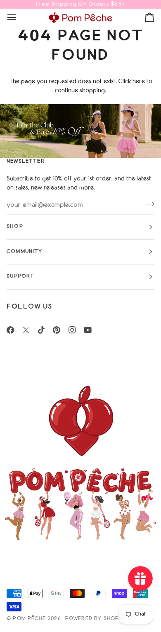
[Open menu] (19, 17)
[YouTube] (88, 330)
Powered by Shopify (96, 618)
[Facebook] (10, 330)
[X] (26, 330)
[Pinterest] (56, 330)
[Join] (147, 204)
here (139, 81)
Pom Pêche (29, 618)
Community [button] (25, 251)
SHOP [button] (15, 226)
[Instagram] (72, 330)
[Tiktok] (41, 330)
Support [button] (20, 276)
